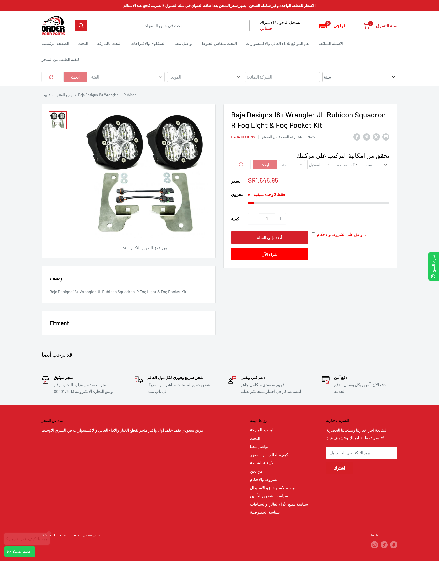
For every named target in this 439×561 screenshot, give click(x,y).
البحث (83, 43)
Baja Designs (243, 137)
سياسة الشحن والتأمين (269, 495)
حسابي (266, 28)
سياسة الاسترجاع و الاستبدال (273, 487)
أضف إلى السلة (269, 237)
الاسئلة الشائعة (331, 43)
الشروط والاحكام (264, 479)
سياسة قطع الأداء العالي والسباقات (279, 504)
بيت (44, 94)
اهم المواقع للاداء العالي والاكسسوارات (278, 43)
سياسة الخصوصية (265, 512)
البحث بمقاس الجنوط (219, 43)
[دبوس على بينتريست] (366, 137)
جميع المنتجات (62, 94)
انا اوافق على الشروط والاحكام (342, 234)
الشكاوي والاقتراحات (147, 43)
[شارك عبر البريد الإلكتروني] (385, 137)
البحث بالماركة (109, 43)
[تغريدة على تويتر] (376, 137)
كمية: (236, 218)
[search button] (81, 25)
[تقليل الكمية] (253, 218)
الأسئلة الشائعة (262, 462)
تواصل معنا (183, 43)
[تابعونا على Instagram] (374, 544)
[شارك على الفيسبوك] (356, 137)
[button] (332, 25)
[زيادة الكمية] (280, 218)
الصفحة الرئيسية (55, 43)
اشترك (339, 467)
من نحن (256, 471)
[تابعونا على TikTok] (384, 544)
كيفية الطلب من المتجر (61, 59)
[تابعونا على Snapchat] (393, 544)
